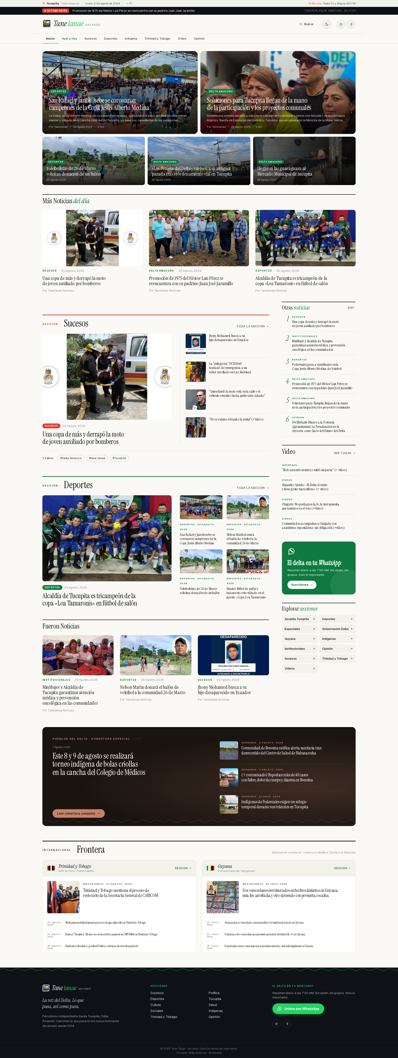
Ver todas (342, 453)
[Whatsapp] (341, 24)
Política (214, 993)
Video (182, 39)
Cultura (155, 1005)
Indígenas (216, 1011)
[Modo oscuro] (326, 24)
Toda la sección (251, 326)
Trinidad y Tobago (157, 39)
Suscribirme (300, 585)
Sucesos (91, 39)
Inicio (50, 39)
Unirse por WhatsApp (301, 1009)
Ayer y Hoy (69, 39)
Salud (213, 1005)
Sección (181, 868)
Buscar (309, 24)
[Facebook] (351, 24)
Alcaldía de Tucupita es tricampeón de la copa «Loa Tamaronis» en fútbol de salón (127, 11)
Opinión (199, 39)
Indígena (131, 39)
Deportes (110, 39)
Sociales (156, 1011)
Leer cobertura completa (76, 813)
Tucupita (215, 999)
